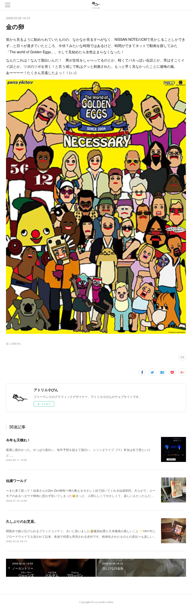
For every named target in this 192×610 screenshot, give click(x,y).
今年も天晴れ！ (18, 439)
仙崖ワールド (16, 480)
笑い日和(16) (13, 343)
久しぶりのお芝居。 (22, 521)
